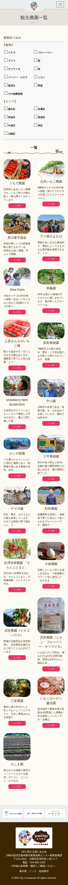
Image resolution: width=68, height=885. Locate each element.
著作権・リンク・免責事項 (34, 871)
